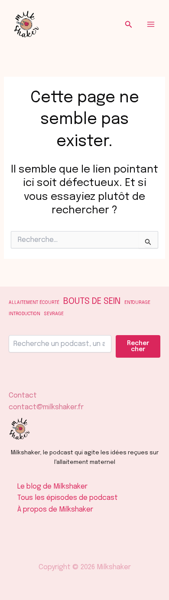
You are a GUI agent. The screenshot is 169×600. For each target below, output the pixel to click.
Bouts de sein (91, 301)
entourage (137, 302)
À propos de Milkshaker (55, 509)
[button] (129, 24)
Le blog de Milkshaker (52, 486)
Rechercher (138, 346)
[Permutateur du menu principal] (150, 24)
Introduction (24, 314)
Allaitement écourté (34, 302)
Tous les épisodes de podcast (67, 498)
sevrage (54, 314)
